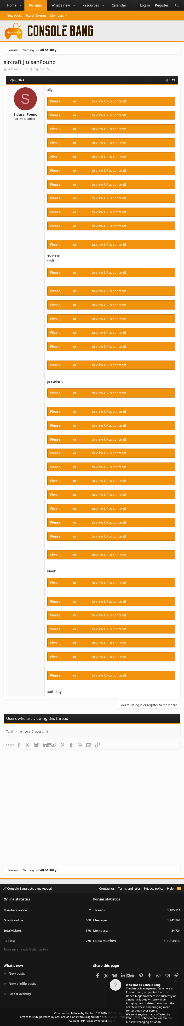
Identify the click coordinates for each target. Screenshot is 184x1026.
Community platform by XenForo (92, 1013)
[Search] (177, 5)
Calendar (119, 5)
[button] (20, 5)
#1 (173, 80)
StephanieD (172, 940)
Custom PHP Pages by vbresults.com (92, 1020)
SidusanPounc (17, 69)
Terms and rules (129, 888)
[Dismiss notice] (175, 981)
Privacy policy (153, 888)
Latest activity (20, 994)
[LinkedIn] (45, 745)
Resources (90, 5)
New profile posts (22, 984)
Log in (67, 101)
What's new (61, 5)
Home (12, 5)
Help (170, 888)
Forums (35, 5)
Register (84, 101)
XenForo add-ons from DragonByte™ (78, 1017)
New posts (14, 15)
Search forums (36, 15)
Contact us (107, 888)
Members (57, 15)
